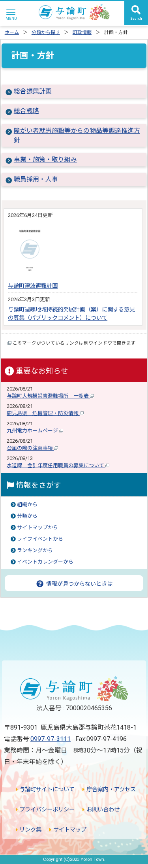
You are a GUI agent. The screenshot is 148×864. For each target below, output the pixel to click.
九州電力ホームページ (33, 431)
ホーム (12, 32)
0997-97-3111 (50, 739)
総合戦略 (26, 111)
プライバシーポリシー (46, 809)
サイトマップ (69, 829)
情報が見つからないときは (78, 584)
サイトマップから (37, 527)
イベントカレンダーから (45, 562)
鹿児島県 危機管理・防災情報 (43, 413)
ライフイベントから (40, 539)
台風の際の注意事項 (30, 448)
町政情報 (82, 32)
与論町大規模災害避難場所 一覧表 (48, 396)
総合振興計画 (33, 91)
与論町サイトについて (46, 789)
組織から (27, 504)
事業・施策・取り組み (45, 159)
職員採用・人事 (36, 179)
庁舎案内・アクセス (110, 789)
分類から (27, 516)
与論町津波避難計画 (33, 286)
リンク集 (29, 829)
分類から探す (46, 32)
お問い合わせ (102, 809)
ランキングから (35, 550)
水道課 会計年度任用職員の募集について (56, 465)
